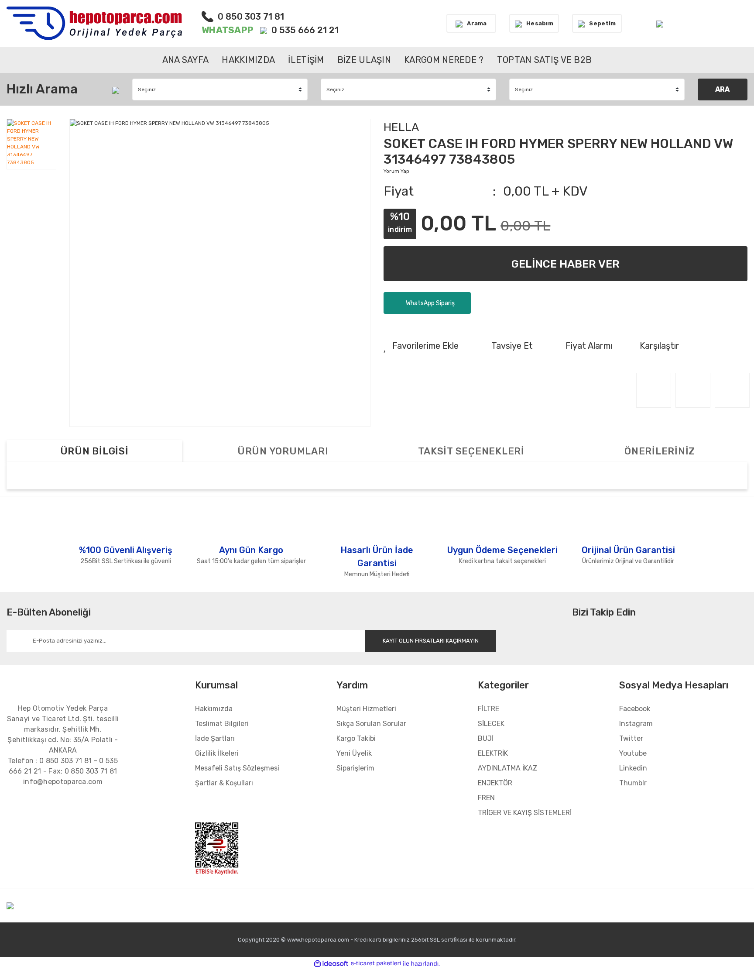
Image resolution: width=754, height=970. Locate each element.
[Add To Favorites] (421, 345)
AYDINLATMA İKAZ (507, 768)
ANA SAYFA (185, 60)
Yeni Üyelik (354, 753)
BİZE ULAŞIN (364, 60)
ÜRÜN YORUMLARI (283, 451)
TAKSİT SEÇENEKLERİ (471, 451)
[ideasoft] (331, 964)
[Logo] (94, 23)
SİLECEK (491, 723)
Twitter (631, 738)
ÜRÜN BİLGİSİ (94, 451)
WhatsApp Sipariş (429, 303)
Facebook (634, 709)
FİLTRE (488, 709)
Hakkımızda (214, 709)
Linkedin (633, 768)
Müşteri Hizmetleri (366, 709)
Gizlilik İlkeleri (217, 753)
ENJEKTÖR (495, 783)
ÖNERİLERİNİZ (659, 451)
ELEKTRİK (493, 753)
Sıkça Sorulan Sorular (371, 723)
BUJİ (486, 738)
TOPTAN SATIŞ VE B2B (544, 60)
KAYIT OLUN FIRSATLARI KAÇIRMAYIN (431, 640)
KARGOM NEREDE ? (444, 60)
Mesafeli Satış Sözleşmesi (237, 768)
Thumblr (633, 783)
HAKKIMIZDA (248, 60)
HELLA (401, 127)
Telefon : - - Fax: (63, 766)
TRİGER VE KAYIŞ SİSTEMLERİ (525, 812)
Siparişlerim (355, 768)
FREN (486, 798)
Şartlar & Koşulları (224, 783)
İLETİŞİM (306, 60)
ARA (722, 89)
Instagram (636, 723)
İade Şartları (215, 738)
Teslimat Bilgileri (222, 723)
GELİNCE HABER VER (565, 264)
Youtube (633, 753)
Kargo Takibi (356, 738)
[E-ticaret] (375, 963)
